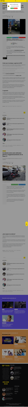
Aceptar (12, 8)
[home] (3, 1)
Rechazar (16, 8)
